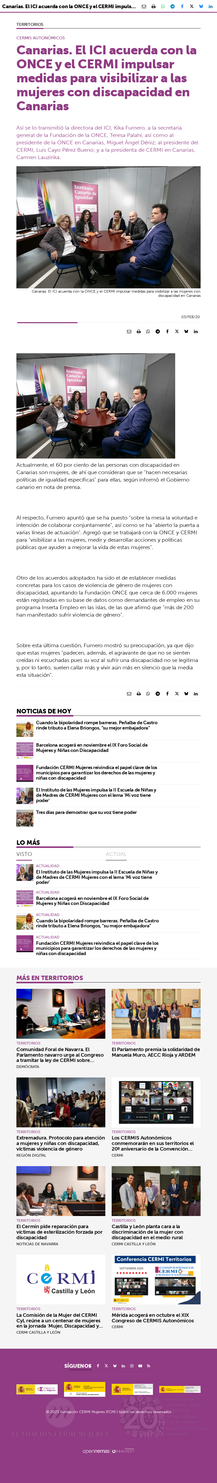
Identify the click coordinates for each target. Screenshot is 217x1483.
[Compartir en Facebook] (182, 6)
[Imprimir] (153, 6)
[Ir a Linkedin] (123, 1366)
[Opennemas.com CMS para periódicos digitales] (108, 1451)
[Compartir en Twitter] (191, 6)
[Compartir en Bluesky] (201, 6)
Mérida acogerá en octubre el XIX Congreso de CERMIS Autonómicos (153, 1317)
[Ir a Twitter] (106, 1366)
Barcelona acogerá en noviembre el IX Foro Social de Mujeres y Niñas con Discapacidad (91, 747)
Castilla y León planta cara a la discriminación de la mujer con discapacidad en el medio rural (147, 1232)
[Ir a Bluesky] (115, 1366)
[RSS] (148, 1366)
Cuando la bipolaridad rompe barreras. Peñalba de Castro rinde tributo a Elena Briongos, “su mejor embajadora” (96, 725)
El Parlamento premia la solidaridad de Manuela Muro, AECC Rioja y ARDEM (156, 1052)
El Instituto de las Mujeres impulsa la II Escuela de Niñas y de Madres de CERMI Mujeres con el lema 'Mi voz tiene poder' (96, 795)
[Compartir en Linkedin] (210, 6)
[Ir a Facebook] (98, 1366)
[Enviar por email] (144, 6)
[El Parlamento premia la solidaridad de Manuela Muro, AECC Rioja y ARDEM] (156, 1014)
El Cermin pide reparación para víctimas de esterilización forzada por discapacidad (59, 1232)
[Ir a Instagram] (132, 1366)
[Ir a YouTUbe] (140, 1366)
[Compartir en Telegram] (172, 6)
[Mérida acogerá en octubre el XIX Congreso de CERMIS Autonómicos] (156, 1279)
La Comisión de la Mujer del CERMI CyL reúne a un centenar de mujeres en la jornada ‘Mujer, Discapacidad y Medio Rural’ (58, 1323)
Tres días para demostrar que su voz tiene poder (86, 812)
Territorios (29, 24)
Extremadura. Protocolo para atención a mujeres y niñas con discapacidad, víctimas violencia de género (60, 1143)
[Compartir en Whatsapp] (163, 6)
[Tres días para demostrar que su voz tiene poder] (24, 818)
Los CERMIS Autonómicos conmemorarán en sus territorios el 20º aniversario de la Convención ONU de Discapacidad (153, 1146)
